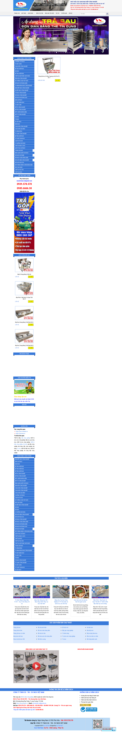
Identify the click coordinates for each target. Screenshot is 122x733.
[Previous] (17, 35)
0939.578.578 (24, 184)
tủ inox (19, 448)
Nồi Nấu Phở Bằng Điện (21, 83)
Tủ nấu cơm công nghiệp (68, 636)
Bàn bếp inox (90, 630)
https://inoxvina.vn (20, 433)
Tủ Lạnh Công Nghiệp (21, 133)
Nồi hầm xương (42, 639)
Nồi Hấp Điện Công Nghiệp (22, 160)
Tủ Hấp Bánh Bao (19, 102)
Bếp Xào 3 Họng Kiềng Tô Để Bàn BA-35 (24, 345)
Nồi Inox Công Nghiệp (21, 95)
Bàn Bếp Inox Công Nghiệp (22, 88)
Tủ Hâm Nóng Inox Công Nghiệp (23, 85)
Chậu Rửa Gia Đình (20, 129)
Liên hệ (70, 13)
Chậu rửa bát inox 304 (19, 639)
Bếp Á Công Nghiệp (20, 107)
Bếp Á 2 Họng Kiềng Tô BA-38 (24, 274)
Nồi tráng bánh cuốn (92, 639)
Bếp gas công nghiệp (67, 630)
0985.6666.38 (24, 188)
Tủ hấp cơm (18, 105)
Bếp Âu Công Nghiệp (20, 109)
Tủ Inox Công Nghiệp (20, 93)
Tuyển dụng (64, 13)
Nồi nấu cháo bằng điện (44, 630)
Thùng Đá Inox (19, 150)
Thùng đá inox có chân (19, 633)
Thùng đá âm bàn (17, 630)
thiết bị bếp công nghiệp (27, 697)
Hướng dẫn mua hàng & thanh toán (90, 695)
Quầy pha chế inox (18, 636)
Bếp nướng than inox (92, 633)
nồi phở (25, 444)
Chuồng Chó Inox (20, 61)
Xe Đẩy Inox (18, 121)
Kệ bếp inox (90, 627)
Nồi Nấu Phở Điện (19, 155)
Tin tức (57, 13)
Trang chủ (17, 13)
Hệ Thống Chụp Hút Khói (21, 80)
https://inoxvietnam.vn (22, 703)
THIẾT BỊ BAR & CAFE (20, 145)
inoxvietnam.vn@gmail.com (24, 181)
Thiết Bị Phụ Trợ (19, 169)
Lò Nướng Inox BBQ (20, 143)
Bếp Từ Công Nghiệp (20, 114)
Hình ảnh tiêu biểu (49, 13)
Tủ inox (17, 119)
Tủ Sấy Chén (18, 64)
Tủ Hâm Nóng (18, 131)
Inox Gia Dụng (18, 167)
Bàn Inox (17, 124)
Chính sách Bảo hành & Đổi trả (89, 700)
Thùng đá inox (16, 627)
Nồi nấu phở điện (42, 627)
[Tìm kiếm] (107, 13)
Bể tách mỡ (65, 627)
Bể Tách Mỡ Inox (19, 68)
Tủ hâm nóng (65, 633)
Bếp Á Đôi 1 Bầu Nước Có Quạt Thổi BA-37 (24, 298)
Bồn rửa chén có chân (92, 636)
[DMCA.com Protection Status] (85, 705)
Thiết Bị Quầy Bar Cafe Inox (22, 76)
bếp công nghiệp (25, 438)
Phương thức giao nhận (87, 702)
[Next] (104, 35)
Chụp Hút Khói (19, 141)
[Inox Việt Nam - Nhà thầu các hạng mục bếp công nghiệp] (59, 5)
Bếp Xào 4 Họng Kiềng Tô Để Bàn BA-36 (24, 322)
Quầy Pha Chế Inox (20, 148)
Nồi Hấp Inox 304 (19, 162)
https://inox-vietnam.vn (22, 431)
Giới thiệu (23, 13)
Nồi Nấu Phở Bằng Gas (21, 97)
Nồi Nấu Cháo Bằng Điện (21, 157)
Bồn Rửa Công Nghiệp (21, 78)
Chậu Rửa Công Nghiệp (21, 66)
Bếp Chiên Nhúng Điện (21, 112)
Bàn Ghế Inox (18, 100)
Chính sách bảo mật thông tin (88, 698)
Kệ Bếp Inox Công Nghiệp (21, 90)
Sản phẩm (30, 13)
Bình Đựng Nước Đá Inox (21, 153)
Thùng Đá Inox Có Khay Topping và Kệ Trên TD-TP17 (49, 77)
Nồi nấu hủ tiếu (41, 633)
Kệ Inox (17, 71)
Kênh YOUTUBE (39, 13)
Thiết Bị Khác (18, 172)
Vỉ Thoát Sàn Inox (20, 138)
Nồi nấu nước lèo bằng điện (45, 636)
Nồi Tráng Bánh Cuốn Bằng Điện (24, 165)
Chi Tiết (31, 276)
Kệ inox (17, 117)
